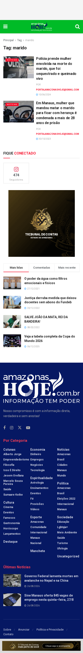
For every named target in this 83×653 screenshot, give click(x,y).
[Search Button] (77, 26)
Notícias (12, 60)
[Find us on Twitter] (20, 427)
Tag (19, 40)
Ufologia (62, 548)
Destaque (10, 541)
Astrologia (37, 482)
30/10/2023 (44, 139)
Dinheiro (35, 454)
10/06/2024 (44, 94)
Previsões (37, 504)
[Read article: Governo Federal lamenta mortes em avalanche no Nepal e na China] (12, 580)
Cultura (8, 502)
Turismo (62, 543)
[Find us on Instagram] (11, 427)
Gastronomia (11, 523)
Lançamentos (12, 533)
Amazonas (37, 521)
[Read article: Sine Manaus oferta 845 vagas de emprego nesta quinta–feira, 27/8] (12, 599)
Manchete (37, 551)
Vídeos (34, 509)
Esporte (36, 517)
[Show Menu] (5, 26)
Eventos (8, 512)
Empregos (37, 459)
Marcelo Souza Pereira (13, 482)
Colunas (9, 449)
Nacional (35, 543)
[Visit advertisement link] (41, 223)
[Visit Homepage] (41, 26)
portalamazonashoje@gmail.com (57, 89)
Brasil (60, 459)
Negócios (36, 464)
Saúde (7, 489)
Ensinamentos (39, 488)
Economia (37, 449)
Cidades (62, 464)
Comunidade (38, 527)
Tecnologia (37, 470)
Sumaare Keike (13, 494)
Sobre (7, 629)
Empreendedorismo (16, 459)
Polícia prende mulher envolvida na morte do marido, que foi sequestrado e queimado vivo (56, 68)
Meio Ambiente (67, 532)
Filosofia (8, 464)
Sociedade (65, 517)
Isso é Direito (12, 470)
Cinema (8, 507)
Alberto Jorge (12, 454)
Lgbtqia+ (62, 527)
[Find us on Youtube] (28, 427)
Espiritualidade (41, 478)
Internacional (38, 532)
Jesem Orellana (13, 475)
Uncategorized (68, 556)
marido (29, 40)
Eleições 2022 (66, 498)
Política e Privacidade (50, 629)
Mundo (61, 475)
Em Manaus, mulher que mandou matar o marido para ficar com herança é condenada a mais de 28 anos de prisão (56, 113)
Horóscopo (10, 528)
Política (63, 483)
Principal (8, 40)
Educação (63, 521)
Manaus (35, 537)
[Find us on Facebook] (4, 427)
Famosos (9, 517)
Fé (32, 498)
